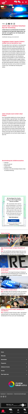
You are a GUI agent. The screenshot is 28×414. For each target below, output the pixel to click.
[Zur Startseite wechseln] (4, 2)
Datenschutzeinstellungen (20, 394)
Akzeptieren (13, 220)
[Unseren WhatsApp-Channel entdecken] (1, 396)
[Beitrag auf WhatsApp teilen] (6, 24)
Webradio (3, 355)
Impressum (3, 394)
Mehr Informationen (13, 217)
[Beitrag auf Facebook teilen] (9, 24)
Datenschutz (10, 394)
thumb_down (20, 405)
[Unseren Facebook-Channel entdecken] (3, 396)
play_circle (22, 405)
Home (2, 352)
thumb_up (25, 405)
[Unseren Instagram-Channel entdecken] (5, 396)
